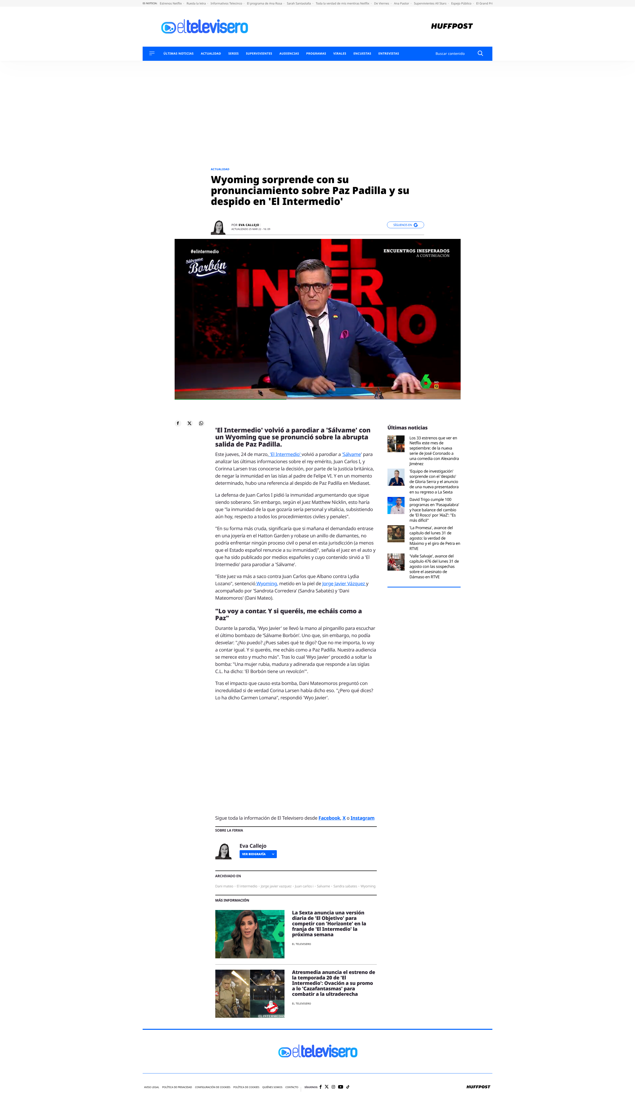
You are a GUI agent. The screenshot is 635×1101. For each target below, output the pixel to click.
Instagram (363, 818)
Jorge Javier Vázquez (344, 583)
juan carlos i (304, 886)
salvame (323, 886)
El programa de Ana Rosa (265, 3)
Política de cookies (246, 1087)
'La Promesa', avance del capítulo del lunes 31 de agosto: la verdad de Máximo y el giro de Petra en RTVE (435, 538)
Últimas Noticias (178, 53)
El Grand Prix (485, 3)
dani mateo (224, 886)
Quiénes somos (272, 1087)
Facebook (329, 818)
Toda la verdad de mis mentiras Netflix (343, 3)
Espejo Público (461, 3)
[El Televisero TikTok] (347, 1087)
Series (233, 53)
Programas (316, 53)
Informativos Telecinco (227, 3)
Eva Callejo (249, 225)
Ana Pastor (402, 3)
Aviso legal (151, 1087)
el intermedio (247, 886)
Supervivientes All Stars (430, 3)
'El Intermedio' (285, 454)
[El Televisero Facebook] (320, 1087)
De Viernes (382, 3)
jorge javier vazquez (276, 886)
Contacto (291, 1087)
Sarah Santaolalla (299, 3)
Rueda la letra (197, 3)
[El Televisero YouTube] (340, 1087)
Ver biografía (254, 854)
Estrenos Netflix (171, 3)
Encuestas (362, 53)
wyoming (368, 886)
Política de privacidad (177, 1087)
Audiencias (289, 53)
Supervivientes (259, 53)
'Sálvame (351, 454)
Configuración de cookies (212, 1087)
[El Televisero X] (327, 1087)
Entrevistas (389, 53)
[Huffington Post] (452, 26)
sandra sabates (345, 886)
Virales (339, 53)
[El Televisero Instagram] (333, 1087)
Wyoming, (266, 583)
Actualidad (211, 53)
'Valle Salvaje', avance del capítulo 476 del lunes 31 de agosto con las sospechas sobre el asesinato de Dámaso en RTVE (434, 566)
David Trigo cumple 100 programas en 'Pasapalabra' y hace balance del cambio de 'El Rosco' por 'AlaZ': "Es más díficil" (434, 510)
